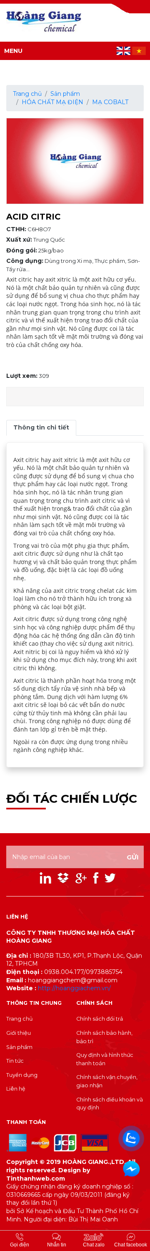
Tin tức (15, 1061)
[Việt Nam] (139, 50)
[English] (124, 50)
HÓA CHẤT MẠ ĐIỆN (52, 102)
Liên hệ (15, 1089)
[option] (75, 161)
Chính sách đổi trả (99, 1019)
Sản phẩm (65, 93)
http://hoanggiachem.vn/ (74, 988)
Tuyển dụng (22, 1075)
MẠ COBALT (110, 102)
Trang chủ (27, 93)
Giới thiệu (18, 1033)
